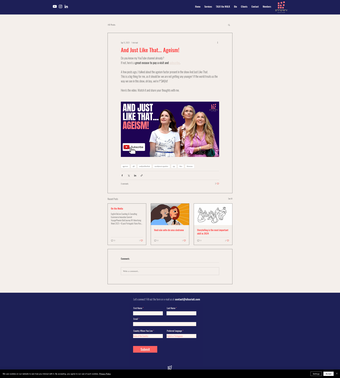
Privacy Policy (105, 373)
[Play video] (170, 129)
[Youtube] (54, 6)
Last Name (171, 308)
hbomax (190, 166)
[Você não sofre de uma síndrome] (170, 214)
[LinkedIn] (66, 6)
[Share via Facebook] (122, 175)
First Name (137, 308)
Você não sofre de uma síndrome (169, 230)
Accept (328, 373)
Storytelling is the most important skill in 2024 (212, 231)
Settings (316, 373)
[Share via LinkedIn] (135, 175)
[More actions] (217, 42)
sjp (174, 166)
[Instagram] (60, 6)
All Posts (111, 25)
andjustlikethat (144, 166)
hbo (180, 166)
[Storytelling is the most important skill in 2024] (213, 214)
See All (230, 198)
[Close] (336, 374)
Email (135, 319)
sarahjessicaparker (161, 166)
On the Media (117, 208)
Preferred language (174, 331)
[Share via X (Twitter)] (128, 175)
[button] (229, 25)
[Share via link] (141, 175)
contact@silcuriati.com (187, 299)
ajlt (134, 166)
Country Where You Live (143, 331)
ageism (125, 166)
